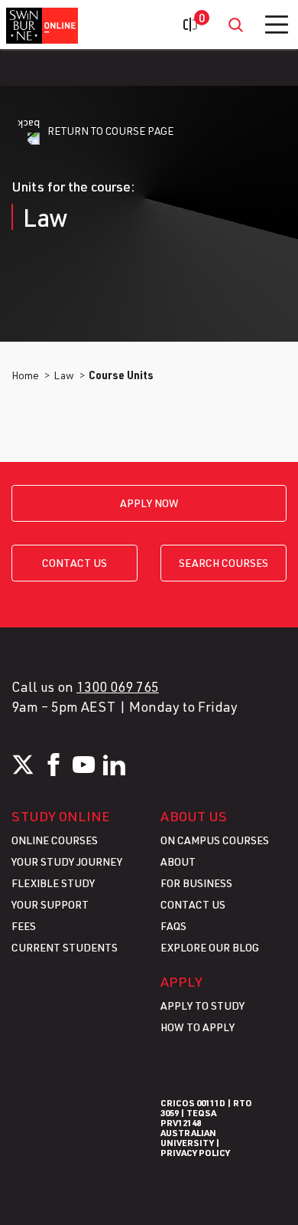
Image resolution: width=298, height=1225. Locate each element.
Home (25, 375)
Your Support (50, 904)
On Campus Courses (214, 840)
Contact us (74, 562)
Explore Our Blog (209, 947)
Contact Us (192, 904)
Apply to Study (202, 1005)
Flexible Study (53, 882)
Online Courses (54, 840)
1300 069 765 (117, 686)
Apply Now (149, 502)
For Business (196, 882)
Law (63, 375)
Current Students (64, 947)
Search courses (223, 562)
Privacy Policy (195, 1152)
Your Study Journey (66, 861)
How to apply (197, 1026)
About (178, 861)
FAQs (173, 925)
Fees (23, 925)
